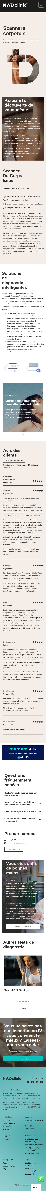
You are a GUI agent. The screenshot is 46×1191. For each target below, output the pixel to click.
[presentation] (22, 434)
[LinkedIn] (41, 1081)
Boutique (6, 1120)
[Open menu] (41, 5)
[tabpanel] (23, 407)
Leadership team (9, 1166)
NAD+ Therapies (9, 1123)
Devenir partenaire (32, 1153)
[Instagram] (32, 1081)
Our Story (7, 1163)
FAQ (4, 1169)
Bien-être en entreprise (34, 1145)
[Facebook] (28, 1081)
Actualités (7, 1126)
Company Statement (33, 1174)
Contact (6, 1139)
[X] (37, 1081)
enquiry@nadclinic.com (12, 1107)
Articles (6, 1129)
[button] (23, 794)
